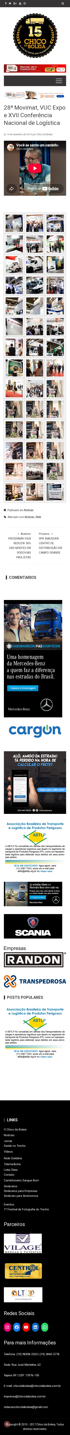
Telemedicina (12, 1164)
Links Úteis (11, 1170)
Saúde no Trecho (15, 1146)
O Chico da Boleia (15, 1129)
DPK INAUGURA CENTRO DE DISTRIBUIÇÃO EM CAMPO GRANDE (50, 543)
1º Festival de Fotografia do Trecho (26, 1209)
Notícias (28, 510)
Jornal (8, 1141)
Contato (9, 1174)
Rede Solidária (13, 1158)
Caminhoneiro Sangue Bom (21, 1180)
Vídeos (8, 1151)
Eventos (9, 1204)
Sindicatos (10, 1186)
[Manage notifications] (7, 1424)
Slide (38, 517)
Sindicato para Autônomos (21, 1196)
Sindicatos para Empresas (20, 1191)
